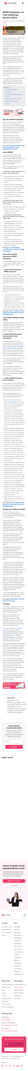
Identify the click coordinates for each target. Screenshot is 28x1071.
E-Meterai (17, 955)
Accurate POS (6, 932)
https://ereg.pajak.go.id (11, 402)
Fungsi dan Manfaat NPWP (12, 101)
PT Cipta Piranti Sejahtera (14, 1056)
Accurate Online (7, 927)
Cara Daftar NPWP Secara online (13, 98)
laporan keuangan (8, 637)
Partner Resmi (19, 990)
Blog (3, 990)
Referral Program (8, 1007)
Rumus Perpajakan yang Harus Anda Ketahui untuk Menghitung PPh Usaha (14, 147)
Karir (18, 987)
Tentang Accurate (20, 984)
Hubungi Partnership (10, 1031)
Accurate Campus (8, 984)
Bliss (3, 935)
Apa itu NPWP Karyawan (11, 89)
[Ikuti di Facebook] (10, 1066)
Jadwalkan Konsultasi (14, 881)
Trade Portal (18, 952)
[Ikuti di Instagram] (2, 1066)
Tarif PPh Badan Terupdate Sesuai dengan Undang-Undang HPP (14, 249)
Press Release (18, 993)
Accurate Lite (6, 929)
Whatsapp (7, 1020)
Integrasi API (6, 998)
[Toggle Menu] (23, 3)
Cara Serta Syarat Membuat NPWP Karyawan (14, 95)
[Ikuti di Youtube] (17, 1066)
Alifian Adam (8, 777)
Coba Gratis (14, 885)
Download (5, 1001)
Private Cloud (6, 1004)
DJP (23, 662)
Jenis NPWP (8, 92)
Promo (4, 996)
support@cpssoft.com (11, 1025)
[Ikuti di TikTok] (13, 1066)
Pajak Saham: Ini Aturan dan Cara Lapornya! (14, 600)
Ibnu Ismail (7, 810)
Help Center (6, 987)
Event (4, 993)
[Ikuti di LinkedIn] (21, 1066)
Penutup (8, 103)
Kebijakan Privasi (15, 1058)
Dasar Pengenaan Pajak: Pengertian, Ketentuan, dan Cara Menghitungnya (14, 312)
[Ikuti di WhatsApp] (6, 1066)
